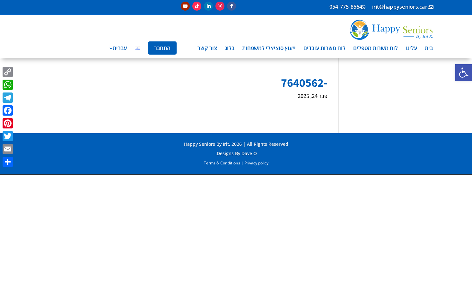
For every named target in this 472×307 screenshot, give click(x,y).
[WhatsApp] (7, 84)
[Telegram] (7, 97)
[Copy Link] (7, 72)
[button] (463, 72)
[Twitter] (7, 136)
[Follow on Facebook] (231, 6)
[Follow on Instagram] (219, 6)
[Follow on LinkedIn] (208, 6)
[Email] (7, 149)
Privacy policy (256, 163)
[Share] (7, 161)
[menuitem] (429, 48)
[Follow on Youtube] (185, 6)
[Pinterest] (7, 123)
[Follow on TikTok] (196, 6)
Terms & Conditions (222, 163)
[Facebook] (7, 110)
